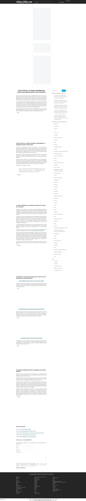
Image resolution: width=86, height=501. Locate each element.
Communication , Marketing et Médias (20, 487)
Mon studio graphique (41, 37)
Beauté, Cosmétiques (58, 137)
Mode (55, 223)
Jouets (55, 209)
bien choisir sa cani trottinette (38, 230)
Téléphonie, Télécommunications (60, 249)
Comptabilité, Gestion (58, 153)
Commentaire (18, 451)
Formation (56, 191)
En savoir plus (37, 55)
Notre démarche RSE (40, 61)
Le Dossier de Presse (40, 25)
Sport (55, 247)
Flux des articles (57, 265)
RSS (69, 2)
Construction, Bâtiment (58, 155)
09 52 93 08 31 (61, 2)
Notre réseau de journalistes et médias (43, 68)
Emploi (55, 175)
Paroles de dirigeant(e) (41, 10)
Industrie (55, 200)
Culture (55, 160)
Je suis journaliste (39, 80)
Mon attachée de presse (41, 17)
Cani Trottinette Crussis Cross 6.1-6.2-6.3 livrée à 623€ (31, 280)
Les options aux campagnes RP (41, 23)
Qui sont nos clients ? (40, 44)
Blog (36, 86)
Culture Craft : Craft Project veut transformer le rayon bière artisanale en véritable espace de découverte (61, 111)
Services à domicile (57, 240)
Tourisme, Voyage (57, 254)
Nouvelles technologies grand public (60, 227)
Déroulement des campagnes (41, 63)
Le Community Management (42, 33)
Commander (37, 4)
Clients (36, 42)
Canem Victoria (19, 108)
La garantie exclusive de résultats (43, 76)
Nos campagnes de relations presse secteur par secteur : (42, 474)
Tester (36, 2)
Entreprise (56, 182)
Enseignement (36, 480)
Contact (37, 82)
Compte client (68, 0)
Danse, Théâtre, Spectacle (58, 162)
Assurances (56, 135)
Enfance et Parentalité (58, 177)
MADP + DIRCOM (40, 19)
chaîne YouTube (43, 229)
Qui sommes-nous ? (39, 56)
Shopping (55, 242)
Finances (55, 189)
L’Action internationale (41, 15)
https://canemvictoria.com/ (26, 429)
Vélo (55, 256)
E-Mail (17, 447)
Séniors (55, 238)
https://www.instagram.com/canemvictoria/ (28, 434)
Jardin (55, 205)
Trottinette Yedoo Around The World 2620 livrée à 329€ (31, 309)
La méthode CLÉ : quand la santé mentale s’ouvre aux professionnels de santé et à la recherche (60, 96)
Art (54, 130)
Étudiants (55, 184)
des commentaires (58, 268)
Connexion (56, 263)
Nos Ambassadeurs (39, 51)
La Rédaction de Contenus (41, 35)
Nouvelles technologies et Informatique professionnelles (59, 231)
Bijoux (55, 142)
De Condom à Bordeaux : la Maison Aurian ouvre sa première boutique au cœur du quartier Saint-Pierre (61, 101)
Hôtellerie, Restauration (58, 195)
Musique (55, 225)
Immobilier (56, 198)
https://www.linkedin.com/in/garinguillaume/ (28, 436)
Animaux (55, 128)
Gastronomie (56, 193)
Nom (17, 445)
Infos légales (38, 75)
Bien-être (55, 139)
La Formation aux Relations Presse (43, 27)
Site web (17, 449)
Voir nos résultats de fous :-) (41, 46)
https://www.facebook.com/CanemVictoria (28, 431)
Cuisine (55, 158)
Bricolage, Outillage (57, 146)
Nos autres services (39, 31)
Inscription (56, 261)
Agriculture (56, 123)
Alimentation (56, 126)
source (45, 99)
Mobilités (54, 478)
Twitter (67, 2)
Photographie (56, 233)
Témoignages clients (40, 49)
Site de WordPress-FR (58, 270)
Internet (55, 202)
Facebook (66, 2)
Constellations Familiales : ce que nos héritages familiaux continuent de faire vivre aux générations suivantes (60, 106)
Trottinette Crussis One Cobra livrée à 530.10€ (31, 338)
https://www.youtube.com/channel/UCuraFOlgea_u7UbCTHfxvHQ (32, 432)
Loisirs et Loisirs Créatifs (37, 493)
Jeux (55, 207)
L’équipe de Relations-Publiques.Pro (42, 59)
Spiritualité (56, 245)
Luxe (55, 216)
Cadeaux (55, 149)
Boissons (55, 144)
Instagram (68, 2)
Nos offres (37, 7)
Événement (56, 186)
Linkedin (65, 2)
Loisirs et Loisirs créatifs (58, 214)
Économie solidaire (57, 173)
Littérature (56, 211)
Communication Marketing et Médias (60, 151)
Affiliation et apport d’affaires (41, 70)
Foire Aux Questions (39, 72)
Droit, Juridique (57, 167)
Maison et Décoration (58, 218)
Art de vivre (56, 133)
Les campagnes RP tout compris (42, 8)
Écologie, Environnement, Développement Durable (58, 170)
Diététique (17, 492)
